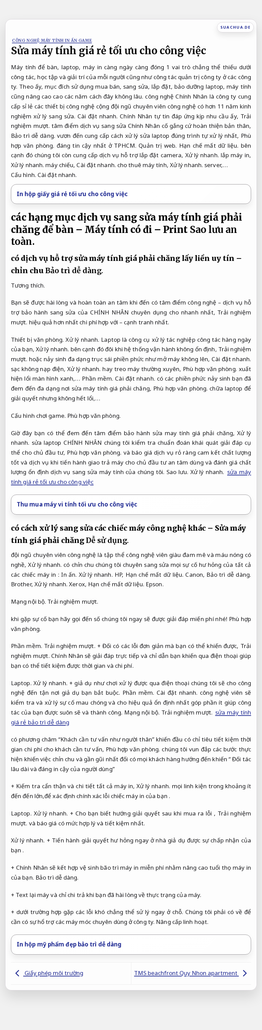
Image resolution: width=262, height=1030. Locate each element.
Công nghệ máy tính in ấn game (52, 40)
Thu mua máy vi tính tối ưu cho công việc (77, 504)
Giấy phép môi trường (53, 973)
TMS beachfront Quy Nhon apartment (186, 973)
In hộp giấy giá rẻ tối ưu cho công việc (72, 194)
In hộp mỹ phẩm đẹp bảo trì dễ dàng (69, 944)
